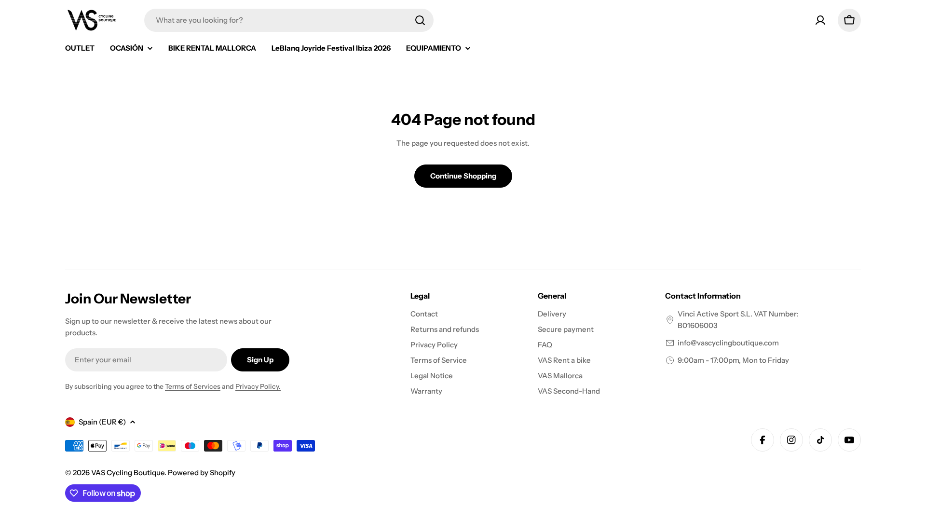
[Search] (420, 20)
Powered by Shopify (201, 472)
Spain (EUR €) (102, 421)
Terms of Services (192, 386)
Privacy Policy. (258, 386)
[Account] (820, 20)
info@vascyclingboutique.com (728, 342)
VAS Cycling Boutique (127, 472)
